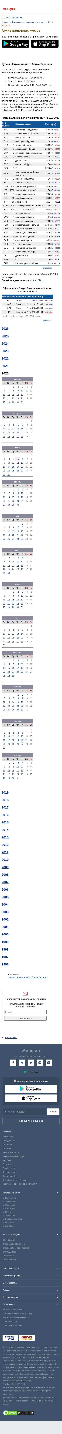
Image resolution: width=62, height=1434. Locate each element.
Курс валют (8, 1137)
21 (8, 398)
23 (18, 398)
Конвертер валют (10, 1172)
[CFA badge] (43, 1338)
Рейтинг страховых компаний (16, 1318)
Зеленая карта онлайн (13, 1310)
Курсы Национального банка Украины (27, 977)
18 (8, 433)
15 (13, 394)
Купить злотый (9, 1260)
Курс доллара (9, 1141)
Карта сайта (11, 1037)
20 (4, 398)
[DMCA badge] (31, 1413)
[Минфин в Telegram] (22, 1063)
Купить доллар (9, 1252)
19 (13, 433)
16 (18, 394)
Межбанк (7, 1160)
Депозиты (7, 1164)
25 (8, 436)
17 (22, 394)
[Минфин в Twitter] (31, 1063)
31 (22, 402)
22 (13, 398)
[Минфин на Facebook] (13, 1063)
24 (22, 398)
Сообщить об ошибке (31, 1121)
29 (13, 402)
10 (22, 391)
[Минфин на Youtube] (49, 1063)
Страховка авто (10, 1321)
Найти (53, 1111)
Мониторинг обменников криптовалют (20, 1184)
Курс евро (7, 1144)
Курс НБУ (7, 1148)
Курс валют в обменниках (14, 1244)
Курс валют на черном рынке (16, 1248)
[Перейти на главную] (9, 9)
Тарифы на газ (9, 1168)
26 (13, 436)
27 (4, 402)
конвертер (47, 268)
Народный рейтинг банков (14, 1180)
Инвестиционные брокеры (14, 1156)
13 (4, 394)
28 (8, 402)
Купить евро (8, 1256)
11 (27, 391)
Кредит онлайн (9, 1176)
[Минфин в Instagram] (40, 1063)
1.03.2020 (36, 280)
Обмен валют (9, 1240)
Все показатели (14, 17)
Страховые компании (12, 1325)
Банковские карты (11, 1152)
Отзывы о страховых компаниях (17, 1314)
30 (18, 402)
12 (13, 429)
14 (8, 394)
